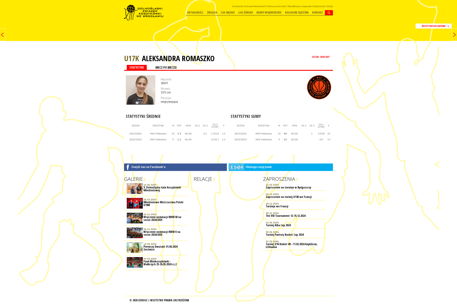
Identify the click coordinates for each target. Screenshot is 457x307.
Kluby (330, 6)
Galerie (133, 178)
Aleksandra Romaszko (178, 58)
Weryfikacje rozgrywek (299, 6)
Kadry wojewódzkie (269, 12)
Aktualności (195, 12)
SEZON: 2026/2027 (321, 56)
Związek (212, 12)
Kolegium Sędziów (297, 12)
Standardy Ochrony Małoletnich (248, 6)
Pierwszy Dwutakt (276, 6)
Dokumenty (319, 6)
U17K (131, 58)
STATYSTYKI (136, 67)
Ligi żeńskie (245, 12)
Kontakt (317, 12)
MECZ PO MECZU (166, 67)
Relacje (203, 178)
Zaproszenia (279, 178)
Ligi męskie (228, 12)
